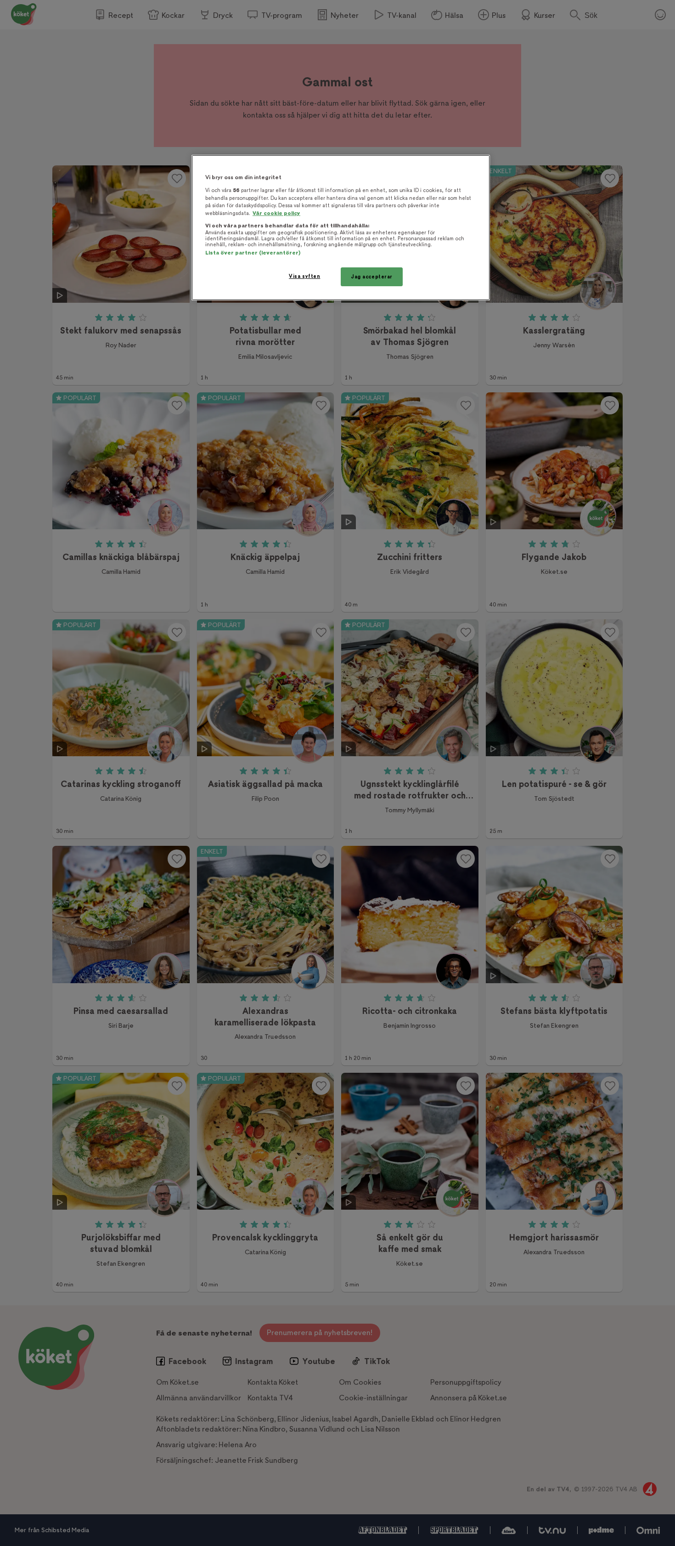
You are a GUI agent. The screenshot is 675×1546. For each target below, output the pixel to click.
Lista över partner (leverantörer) (252, 253)
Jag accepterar (372, 277)
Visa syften (304, 276)
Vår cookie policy (276, 213)
